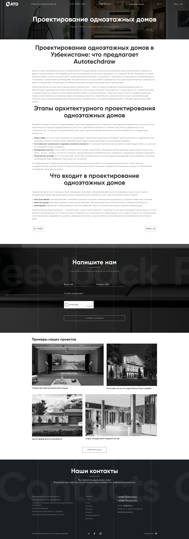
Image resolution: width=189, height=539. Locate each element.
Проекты (89, 506)
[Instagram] (100, 534)
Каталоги (89, 509)
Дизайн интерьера (40, 508)
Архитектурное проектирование (103, 26)
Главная (73, 26)
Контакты (89, 519)
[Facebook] (94, 534)
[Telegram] (89, 534)
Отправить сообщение (94, 318)
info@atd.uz (127, 506)
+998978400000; (127, 500)
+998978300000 (105, 4)
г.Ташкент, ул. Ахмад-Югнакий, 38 (43, 4)
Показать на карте (125, 512)
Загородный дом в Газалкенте (47, 439)
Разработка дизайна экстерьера (46, 500)
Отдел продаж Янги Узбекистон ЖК (102, 439)
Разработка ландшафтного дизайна (47, 511)
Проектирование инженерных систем (48, 515)
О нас (87, 500)
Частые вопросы (92, 515)
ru (159, 4)
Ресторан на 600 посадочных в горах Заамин (129, 388)
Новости (89, 512)
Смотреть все (94, 450)
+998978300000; (127, 497)
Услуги (83, 26)
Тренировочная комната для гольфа (50, 388)
